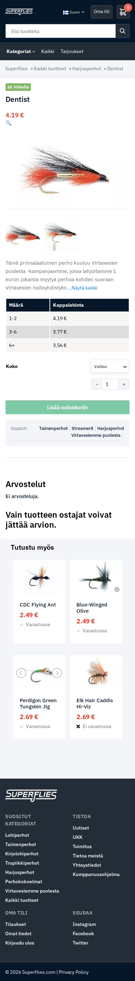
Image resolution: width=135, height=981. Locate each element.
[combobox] (110, 366)
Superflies (16, 68)
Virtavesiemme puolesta (95, 435)
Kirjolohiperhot (21, 854)
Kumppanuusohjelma (96, 874)
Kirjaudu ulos (19, 943)
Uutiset (81, 828)
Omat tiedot (18, 933)
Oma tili (101, 11)
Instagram (84, 924)
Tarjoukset (72, 51)
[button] (8, 123)
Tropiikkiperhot (22, 863)
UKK (77, 837)
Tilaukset (15, 924)
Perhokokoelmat (23, 881)
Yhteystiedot (87, 865)
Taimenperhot (53, 428)
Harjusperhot (86, 68)
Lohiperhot (17, 835)
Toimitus (82, 846)
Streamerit (82, 428)
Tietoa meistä (88, 856)
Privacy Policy (74, 972)
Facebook (83, 933)
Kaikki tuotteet (50, 68)
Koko (12, 366)
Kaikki (47, 51)
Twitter (80, 943)
